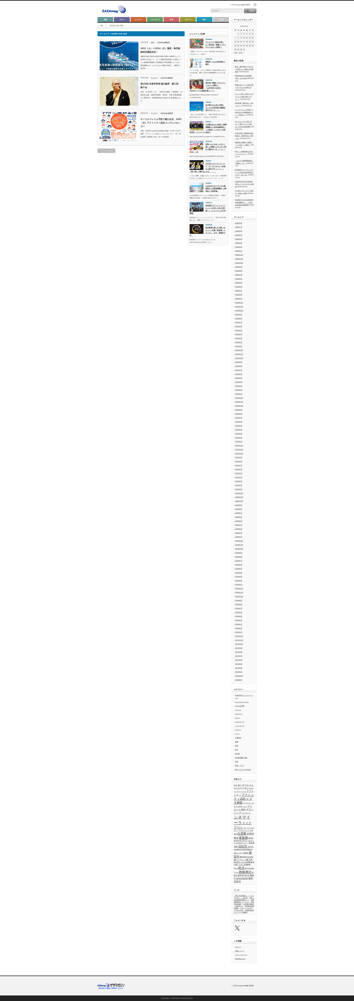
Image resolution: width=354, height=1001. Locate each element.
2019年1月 (238, 584)
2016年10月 (239, 676)
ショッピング (155, 19)
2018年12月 (239, 588)
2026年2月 (238, 247)
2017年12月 (239, 636)
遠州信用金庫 (242, 878)
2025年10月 (239, 263)
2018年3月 (238, 624)
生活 (171, 19)
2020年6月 (238, 517)
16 (241, 41)
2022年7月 (238, 418)
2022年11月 (239, 402)
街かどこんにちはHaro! (243, 769)
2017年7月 (238, 656)
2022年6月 (238, 422)
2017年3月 (238, 672)
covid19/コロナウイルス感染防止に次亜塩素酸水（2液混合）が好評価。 (215, 188)
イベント (247, 803)
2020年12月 (239, 493)
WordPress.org (240, 959)
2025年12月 (239, 255)
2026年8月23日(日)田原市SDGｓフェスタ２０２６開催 (244, 184)
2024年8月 (238, 318)
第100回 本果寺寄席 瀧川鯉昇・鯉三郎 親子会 (160, 86)
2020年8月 (238, 509)
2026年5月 (238, 235)
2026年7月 (238, 227)
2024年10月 (239, 310)
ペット (237, 734)
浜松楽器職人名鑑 (241, 757)
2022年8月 (238, 414)
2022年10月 (239, 406)
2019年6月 (238, 564)
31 (244, 49)
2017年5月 (238, 664)
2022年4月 (238, 429)
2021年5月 (238, 473)
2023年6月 (238, 374)
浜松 (236, 846)
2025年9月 (238, 267)
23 (241, 45)
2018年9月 (238, 600)
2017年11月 (239, 640)
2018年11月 (239, 592)
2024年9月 (238, 314)
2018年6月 (238, 612)
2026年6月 (238, 231)
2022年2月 (238, 437)
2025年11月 (239, 259)
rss (255, 4)
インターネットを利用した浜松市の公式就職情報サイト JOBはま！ (244, 112)
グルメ (121, 19)
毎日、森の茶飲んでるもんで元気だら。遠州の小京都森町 (244, 69)
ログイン (238, 947)
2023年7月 (238, 370)
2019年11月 (239, 545)
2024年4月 (238, 334)
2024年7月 (238, 322)
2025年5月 (238, 282)
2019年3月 (238, 576)
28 (235, 49)
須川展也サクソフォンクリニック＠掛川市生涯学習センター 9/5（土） (244, 172)
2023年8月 (238, 366)
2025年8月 (238, 271)
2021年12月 (239, 445)
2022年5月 (238, 426)
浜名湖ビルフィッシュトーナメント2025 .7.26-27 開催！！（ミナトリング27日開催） (208, 209)
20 (253, 41)
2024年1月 (238, 346)
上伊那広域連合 (248, 904)
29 (238, 49)
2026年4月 (238, 239)
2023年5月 (238, 378)
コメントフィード (241, 955)
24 (244, 45)
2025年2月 (238, 294)
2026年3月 (238, 243)
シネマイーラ (239, 722)
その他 (220, 19)
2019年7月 (238, 561)
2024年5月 (238, 330)
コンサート (246, 813)
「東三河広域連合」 (241, 896)
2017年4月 (238, 668)
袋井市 (241, 875)
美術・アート (239, 765)
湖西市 (246, 853)
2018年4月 (238, 620)
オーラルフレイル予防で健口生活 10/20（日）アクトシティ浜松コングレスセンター (160, 122)
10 (244, 37)
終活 (241, 868)
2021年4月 (238, 477)
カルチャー (239, 714)
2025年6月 (238, 279)
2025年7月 (238, 275)
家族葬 (243, 837)
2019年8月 (238, 557)
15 (238, 41)
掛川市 (236, 840)
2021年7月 (238, 465)
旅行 (204, 19)
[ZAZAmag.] (114, 13)
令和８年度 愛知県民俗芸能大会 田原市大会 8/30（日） (244, 135)
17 (244, 41)
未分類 (237, 753)
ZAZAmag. (175, 998)
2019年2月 (238, 580)
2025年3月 (238, 291)
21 (235, 45)
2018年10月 (239, 596)
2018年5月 (238, 616)
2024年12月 (239, 302)
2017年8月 (238, 652)
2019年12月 (239, 541)
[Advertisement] (174, 9)
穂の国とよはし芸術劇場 (243, 862)
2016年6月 (238, 680)
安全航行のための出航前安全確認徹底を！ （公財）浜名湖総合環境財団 (244, 202)
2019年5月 (238, 568)
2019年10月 (239, 549)
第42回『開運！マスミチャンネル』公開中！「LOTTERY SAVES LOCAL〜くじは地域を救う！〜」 (208, 87)
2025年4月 (238, 287)
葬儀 (242, 872)
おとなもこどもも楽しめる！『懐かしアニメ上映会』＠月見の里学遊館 (243, 124)
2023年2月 (238, 390)
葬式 (248, 872)
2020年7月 (238, 513)
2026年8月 (238, 223)
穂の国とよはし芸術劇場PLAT (244, 865)
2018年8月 (238, 604)
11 (247, 37)
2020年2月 (238, 533)
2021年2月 (238, 485)
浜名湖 (251, 843)
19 (250, 41)
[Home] (101, 25)
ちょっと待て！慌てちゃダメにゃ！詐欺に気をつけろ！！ (244, 96)
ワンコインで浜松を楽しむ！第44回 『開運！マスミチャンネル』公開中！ (215, 44)
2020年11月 (239, 497)
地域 (105, 19)
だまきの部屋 (239, 706)
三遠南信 (238, 738)
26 (250, 45)
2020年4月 (238, 525)
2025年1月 (238, 298)
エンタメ (138, 19)
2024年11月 (239, 306)
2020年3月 (238, 529)
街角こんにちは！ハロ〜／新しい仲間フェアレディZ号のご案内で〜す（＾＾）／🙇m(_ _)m (208, 148)
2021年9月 (238, 457)
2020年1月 (238, 537)
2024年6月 (238, 326)
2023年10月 (239, 358)
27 (253, 45)
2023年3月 (238, 386)
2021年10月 (239, 453)
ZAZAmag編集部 (163, 42)
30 (241, 49)
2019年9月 (238, 553)
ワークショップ (244, 830)
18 (247, 41)
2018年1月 (238, 632)
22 (238, 45)
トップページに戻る (106, 150)
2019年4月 (238, 572)
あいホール (243, 785)
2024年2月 (238, 342)
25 (247, 45)
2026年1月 (238, 251)
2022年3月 (238, 433)
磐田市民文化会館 (246, 857)
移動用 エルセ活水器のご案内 (215, 63)
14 (235, 41)
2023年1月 (238, 394)
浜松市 (242, 846)
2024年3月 (238, 338)
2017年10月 (239, 644)
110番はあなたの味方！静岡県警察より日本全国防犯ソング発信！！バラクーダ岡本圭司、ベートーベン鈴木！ (208, 128)
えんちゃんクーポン (242, 702)
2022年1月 (238, 441)
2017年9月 (238, 648)
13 (253, 37)
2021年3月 (238, 481)
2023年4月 (238, 382)
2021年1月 (238, 489)
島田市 (250, 838)
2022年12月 (239, 398)
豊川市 (247, 875)
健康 (236, 742)
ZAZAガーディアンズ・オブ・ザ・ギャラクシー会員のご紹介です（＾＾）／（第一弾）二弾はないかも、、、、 (207, 167)
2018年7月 (238, 608)
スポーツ (188, 19)
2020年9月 (238, 505)
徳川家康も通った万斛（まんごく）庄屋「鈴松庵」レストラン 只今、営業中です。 (207, 231)
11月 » (241, 52)
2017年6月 (238, 660)
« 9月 (235, 52)
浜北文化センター (242, 843)
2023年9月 (238, 362)
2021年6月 (238, 469)
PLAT (235, 785)
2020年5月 (238, 521)
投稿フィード (239, 951)
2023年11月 (239, 354)
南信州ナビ (239, 906)
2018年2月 (238, 628)
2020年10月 (239, 501)
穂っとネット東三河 (243, 860)
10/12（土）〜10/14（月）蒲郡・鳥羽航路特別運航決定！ (160, 50)
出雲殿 (241, 833)
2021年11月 (239, 449)
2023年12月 (239, 350)
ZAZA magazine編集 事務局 (240, 5)
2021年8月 (238, 461)
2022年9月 (238, 410)
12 (250, 37)
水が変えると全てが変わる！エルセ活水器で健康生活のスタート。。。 (215, 107)
